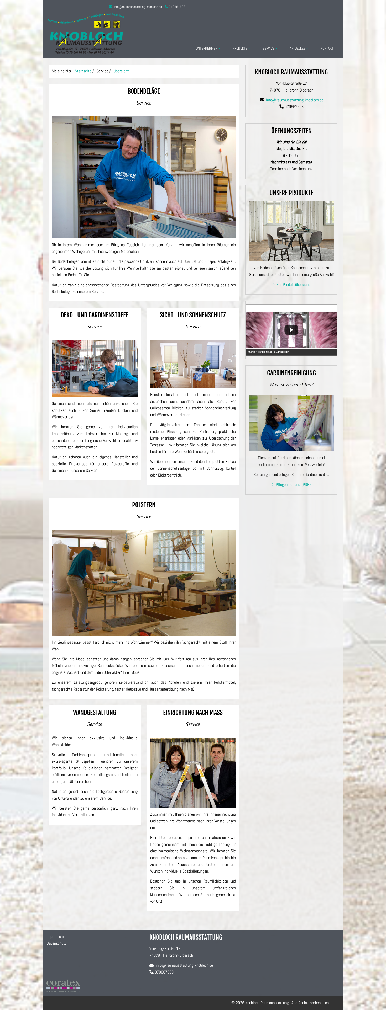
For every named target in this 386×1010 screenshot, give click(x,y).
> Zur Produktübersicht (291, 284)
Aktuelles (298, 48)
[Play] (291, 330)
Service (269, 48)
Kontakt (327, 48)
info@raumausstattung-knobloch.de (137, 6)
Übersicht (121, 71)
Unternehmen (207, 48)
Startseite (83, 71)
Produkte (240, 48)
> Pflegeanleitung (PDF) (291, 484)
